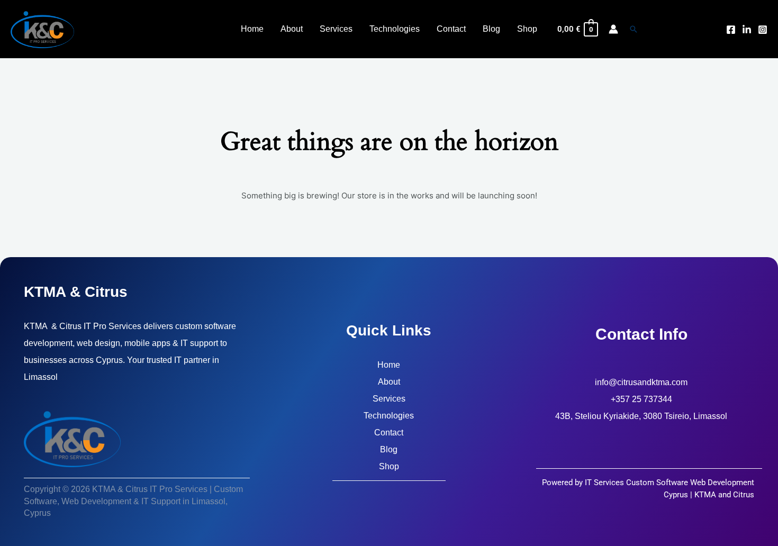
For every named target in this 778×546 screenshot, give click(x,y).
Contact (388, 432)
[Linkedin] (747, 29)
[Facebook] (731, 29)
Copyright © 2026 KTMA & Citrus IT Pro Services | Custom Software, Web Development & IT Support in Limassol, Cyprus (133, 501)
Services (389, 398)
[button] (633, 29)
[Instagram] (762, 29)
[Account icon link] (613, 29)
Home (388, 364)
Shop (389, 466)
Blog (388, 449)
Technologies (389, 415)
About (389, 381)
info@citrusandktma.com (641, 382)
